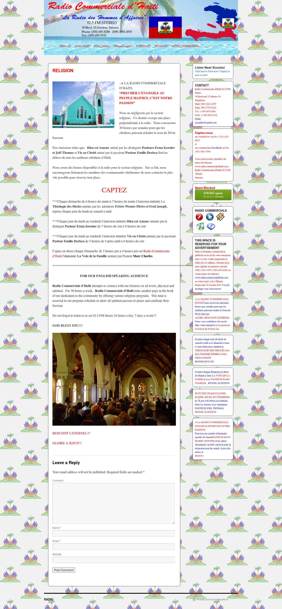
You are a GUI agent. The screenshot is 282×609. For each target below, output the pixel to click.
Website (57, 554)
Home (52, 46)
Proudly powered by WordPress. (213, 599)
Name (56, 527)
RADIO (48, 599)
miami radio (211, 46)
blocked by (213, 194)
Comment (57, 480)
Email (56, 541)
